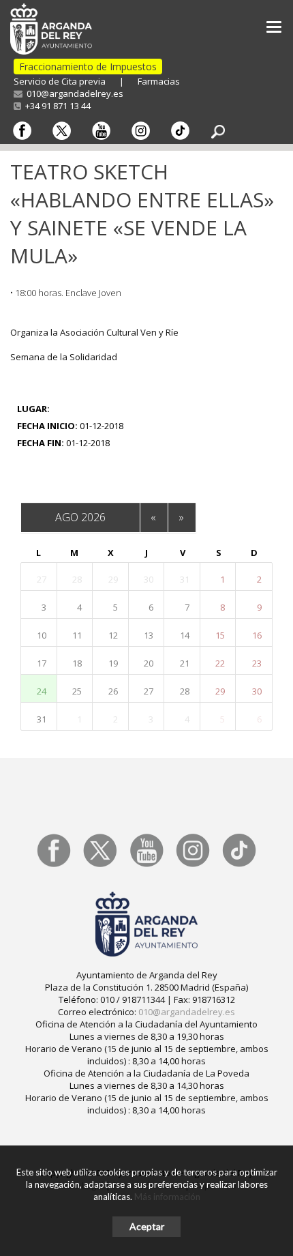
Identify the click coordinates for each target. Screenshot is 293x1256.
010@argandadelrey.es (72, 93)
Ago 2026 (80, 517)
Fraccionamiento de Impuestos (88, 66)
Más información (167, 1196)
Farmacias (159, 81)
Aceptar (146, 1226)
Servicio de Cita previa (60, 81)
